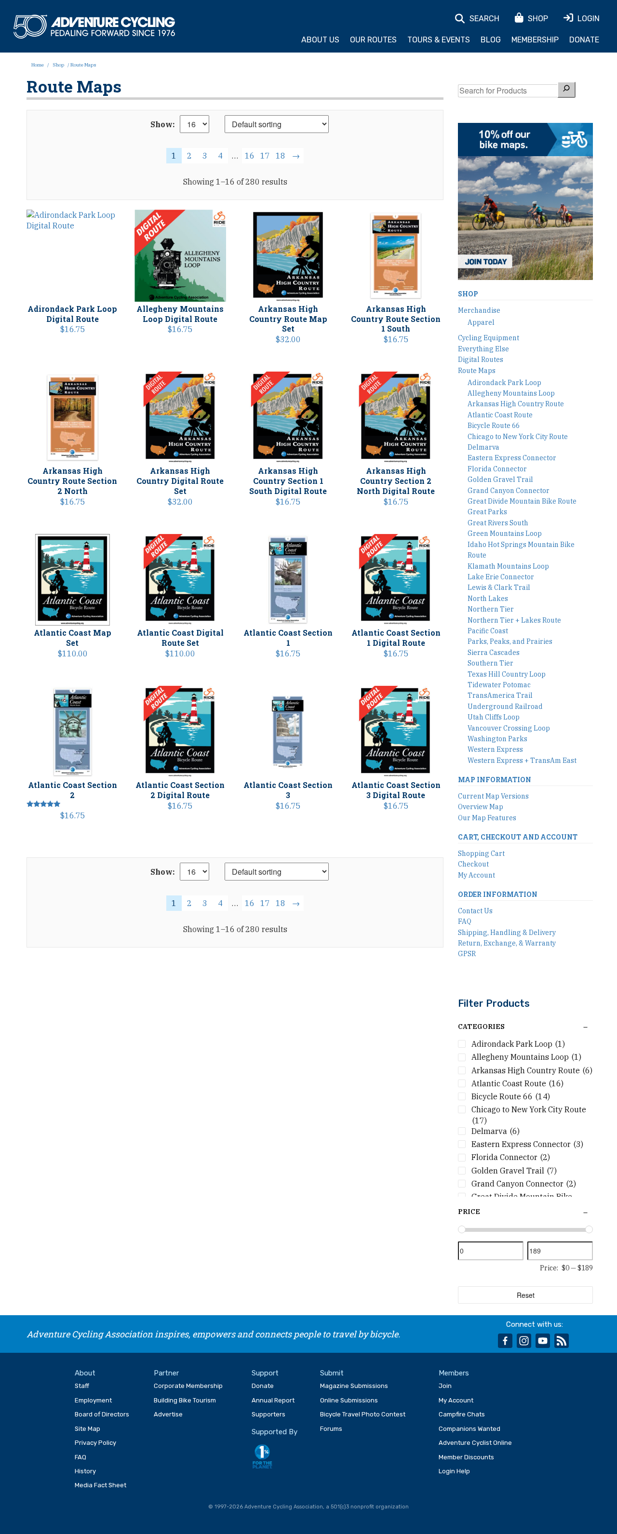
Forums (331, 1428)
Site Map (87, 1428)
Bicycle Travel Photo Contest (362, 1414)
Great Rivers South (498, 523)
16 (250, 155)
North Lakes (488, 598)
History (85, 1471)
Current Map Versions (493, 796)
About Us (320, 39)
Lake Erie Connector (501, 577)
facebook (505, 1341)
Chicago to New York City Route (518, 436)
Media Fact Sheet (100, 1485)
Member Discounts (466, 1457)
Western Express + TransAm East (522, 760)
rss (561, 1341)
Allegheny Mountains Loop (511, 393)
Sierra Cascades (494, 652)
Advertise (168, 1414)
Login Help (454, 1471)
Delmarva (483, 447)
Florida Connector (497, 469)
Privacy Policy (95, 1442)
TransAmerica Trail (500, 695)
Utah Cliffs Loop (494, 717)
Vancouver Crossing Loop (509, 728)
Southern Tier (490, 663)
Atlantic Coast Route (500, 415)
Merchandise (479, 310)
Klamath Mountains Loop (508, 566)
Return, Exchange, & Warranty (507, 943)
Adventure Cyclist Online (475, 1442)
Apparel (481, 322)
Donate (584, 39)
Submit (332, 1373)
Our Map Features (487, 818)
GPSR (467, 953)
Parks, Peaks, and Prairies (510, 641)
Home (37, 65)
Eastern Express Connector (512, 458)
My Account (476, 875)
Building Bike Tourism (185, 1400)
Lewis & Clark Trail (499, 587)
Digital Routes (480, 359)
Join (445, 1385)
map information (494, 779)
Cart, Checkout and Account (517, 836)
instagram (524, 1341)
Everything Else (483, 349)
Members (454, 1373)
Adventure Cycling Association (94, 27)
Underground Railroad (505, 706)
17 (265, 155)
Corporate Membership (188, 1385)
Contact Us (475, 911)
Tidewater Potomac (499, 684)
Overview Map (480, 806)
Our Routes (373, 39)
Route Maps (477, 370)
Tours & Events (438, 39)
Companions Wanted (469, 1428)
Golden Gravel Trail (500, 479)
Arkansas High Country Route (516, 404)
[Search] (566, 89)
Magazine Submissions (354, 1385)
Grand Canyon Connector (509, 490)
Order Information (497, 894)
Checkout (473, 864)
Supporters (268, 1414)
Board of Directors (102, 1414)
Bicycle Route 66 (494, 425)
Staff (82, 1385)
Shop (58, 65)
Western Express (495, 749)
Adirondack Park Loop (504, 382)
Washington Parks (497, 738)
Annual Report (273, 1400)
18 (280, 155)
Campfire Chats (462, 1414)
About (85, 1373)
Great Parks (487, 511)
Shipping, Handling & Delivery (507, 932)
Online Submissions (349, 1400)
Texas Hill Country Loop (507, 674)
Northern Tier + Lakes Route (514, 620)
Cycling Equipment (488, 337)
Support (265, 1373)
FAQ (464, 921)
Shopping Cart (481, 853)
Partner (166, 1373)
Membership (535, 39)
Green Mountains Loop (505, 533)
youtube (543, 1341)
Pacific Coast (488, 631)
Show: (162, 124)
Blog (491, 39)
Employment (93, 1400)
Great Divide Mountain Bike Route (522, 501)
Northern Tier (491, 609)
